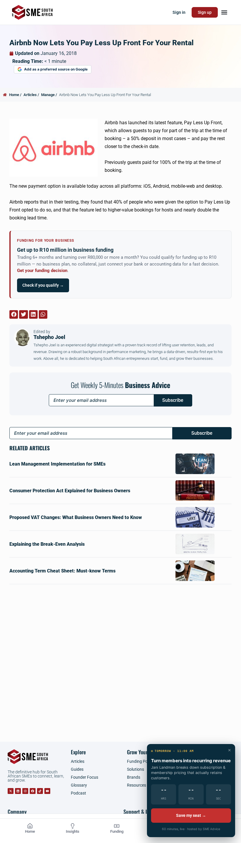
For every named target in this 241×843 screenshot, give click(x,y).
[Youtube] (47, 791)
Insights (72, 831)
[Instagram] (25, 791)
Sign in (179, 12)
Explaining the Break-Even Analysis (47, 544)
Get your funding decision (42, 270)
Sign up (205, 12)
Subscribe (172, 400)
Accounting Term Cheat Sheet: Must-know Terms (62, 571)
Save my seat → (191, 815)
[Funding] (117, 826)
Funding (116, 831)
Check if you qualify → (43, 285)
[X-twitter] (11, 791)
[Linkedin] (18, 791)
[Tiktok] (40, 791)
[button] (224, 12)
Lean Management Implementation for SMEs (57, 464)
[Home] (30, 826)
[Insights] (73, 826)
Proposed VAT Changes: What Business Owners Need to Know (75, 517)
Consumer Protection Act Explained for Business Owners (69, 490)
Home (30, 831)
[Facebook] (33, 791)
